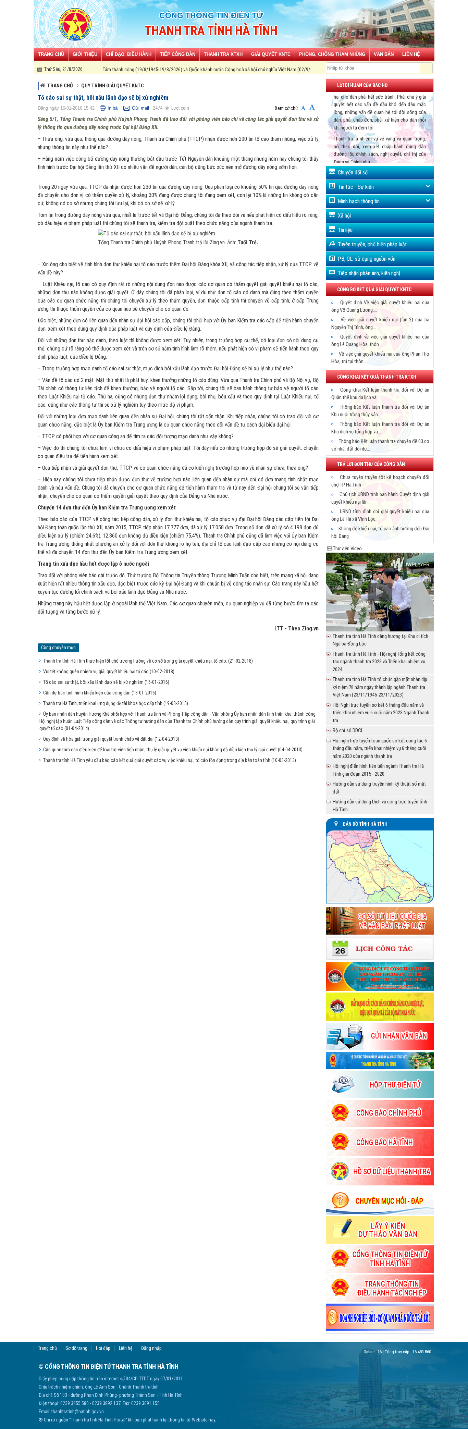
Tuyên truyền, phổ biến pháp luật (372, 244)
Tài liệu (345, 230)
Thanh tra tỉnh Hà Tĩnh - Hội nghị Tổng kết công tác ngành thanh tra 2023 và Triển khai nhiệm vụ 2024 (379, 662)
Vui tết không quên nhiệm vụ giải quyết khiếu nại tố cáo (108, 671)
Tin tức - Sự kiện (356, 187)
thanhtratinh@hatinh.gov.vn (77, 1411)
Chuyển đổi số (353, 172)
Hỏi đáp (103, 1348)
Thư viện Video (347, 548)
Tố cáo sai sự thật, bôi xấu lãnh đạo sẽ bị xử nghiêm (106, 682)
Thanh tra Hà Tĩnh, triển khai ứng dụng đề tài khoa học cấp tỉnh (115, 703)
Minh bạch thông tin (359, 201)
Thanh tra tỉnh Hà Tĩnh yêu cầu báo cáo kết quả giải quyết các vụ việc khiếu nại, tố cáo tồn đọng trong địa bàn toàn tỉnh (169, 760)
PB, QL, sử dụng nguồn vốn (366, 259)
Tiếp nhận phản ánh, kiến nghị (369, 273)
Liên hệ (126, 1348)
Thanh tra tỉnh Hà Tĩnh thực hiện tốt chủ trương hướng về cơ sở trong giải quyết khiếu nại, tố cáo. (148, 661)
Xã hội (344, 215)
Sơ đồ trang (76, 1348)
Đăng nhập (151, 1348)
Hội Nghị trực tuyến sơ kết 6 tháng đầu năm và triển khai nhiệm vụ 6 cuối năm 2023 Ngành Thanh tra (381, 713)
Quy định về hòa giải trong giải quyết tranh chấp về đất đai (111, 739)
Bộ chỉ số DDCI (347, 730)
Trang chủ (60, 86)
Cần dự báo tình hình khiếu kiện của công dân (99, 692)
